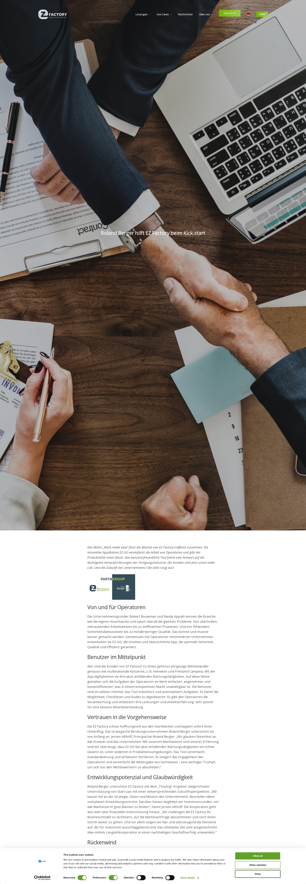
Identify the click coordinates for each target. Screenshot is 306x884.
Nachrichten (185, 14)
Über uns (204, 14)
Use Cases (163, 14)
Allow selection (257, 865)
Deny (258, 874)
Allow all (257, 856)
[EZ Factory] (52, 14)
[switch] (113, 877)
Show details (187, 877)
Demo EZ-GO (230, 13)
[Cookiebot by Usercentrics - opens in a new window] (42, 877)
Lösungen (141, 14)
